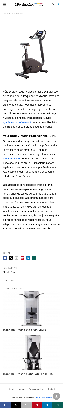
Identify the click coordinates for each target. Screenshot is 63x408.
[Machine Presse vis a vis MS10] (31, 308)
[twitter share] (11, 258)
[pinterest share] (22, 258)
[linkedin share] (28, 258)
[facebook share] (5, 258)
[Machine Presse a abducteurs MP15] (31, 352)
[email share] (16, 258)
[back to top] (56, 396)
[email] (26, 405)
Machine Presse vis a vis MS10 (24, 329)
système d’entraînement (17, 122)
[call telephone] (59, 4)
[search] (53, 4)
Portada (7, 13)
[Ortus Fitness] (29, 4)
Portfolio (19, 13)
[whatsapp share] (34, 258)
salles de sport (11, 158)
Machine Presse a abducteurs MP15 (28, 374)
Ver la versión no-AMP (44, 397)
